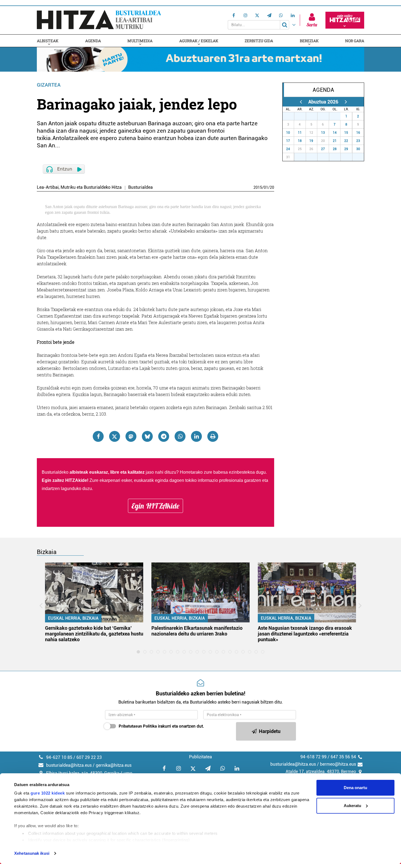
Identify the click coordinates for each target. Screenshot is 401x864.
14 (335, 133)
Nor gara (354, 40)
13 (323, 133)
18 (300, 141)
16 (358, 133)
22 (346, 141)
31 (338, 116)
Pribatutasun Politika (138, 726)
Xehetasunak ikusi (31, 853)
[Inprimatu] (212, 436)
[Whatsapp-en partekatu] (180, 436)
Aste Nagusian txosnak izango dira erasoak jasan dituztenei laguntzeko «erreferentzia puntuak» (305, 633)
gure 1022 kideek (48, 793)
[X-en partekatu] (114, 436)
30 (326, 116)
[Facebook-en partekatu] (98, 436)
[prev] (300, 101)
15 (346, 133)
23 (358, 141)
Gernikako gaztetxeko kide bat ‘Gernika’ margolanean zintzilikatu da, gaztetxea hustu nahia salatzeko (94, 633)
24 (288, 149)
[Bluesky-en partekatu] (147, 436)
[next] (345, 101)
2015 (257, 187)
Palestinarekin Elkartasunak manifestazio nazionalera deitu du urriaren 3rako (197, 631)
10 (288, 133)
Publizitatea (200, 756)
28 (303, 116)
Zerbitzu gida (259, 40)
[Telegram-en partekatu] (163, 436)
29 (314, 116)
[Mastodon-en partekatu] (130, 436)
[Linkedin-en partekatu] (196, 436)
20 (272, 187)
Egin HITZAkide (155, 505)
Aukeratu (352, 805)
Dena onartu (355, 787)
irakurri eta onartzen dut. (161, 726)
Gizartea (49, 85)
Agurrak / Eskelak (198, 40)
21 (335, 141)
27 (291, 116)
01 (266, 187)
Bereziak (309, 40)
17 (288, 141)
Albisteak (47, 40)
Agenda (93, 40)
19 (311, 141)
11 (300, 133)
